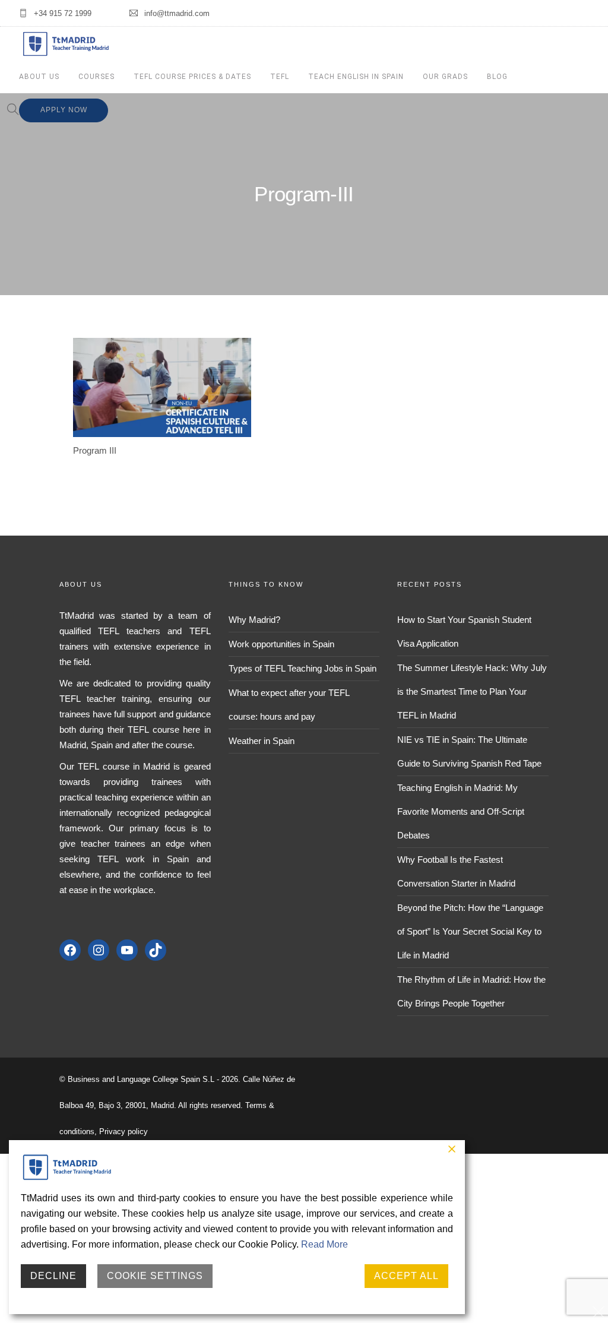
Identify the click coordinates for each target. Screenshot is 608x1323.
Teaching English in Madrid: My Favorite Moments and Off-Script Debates (460, 811)
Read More (324, 1244)
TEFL (279, 76)
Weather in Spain (261, 741)
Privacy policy (123, 1131)
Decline (53, 1276)
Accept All (406, 1276)
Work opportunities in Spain (281, 644)
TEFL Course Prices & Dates (192, 76)
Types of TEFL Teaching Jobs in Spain (302, 668)
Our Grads (445, 76)
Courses (96, 76)
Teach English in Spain (356, 76)
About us (39, 76)
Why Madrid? (254, 620)
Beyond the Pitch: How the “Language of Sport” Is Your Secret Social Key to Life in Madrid (470, 931)
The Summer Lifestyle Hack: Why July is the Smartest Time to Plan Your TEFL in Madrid (472, 691)
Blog (497, 76)
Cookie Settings (155, 1276)
